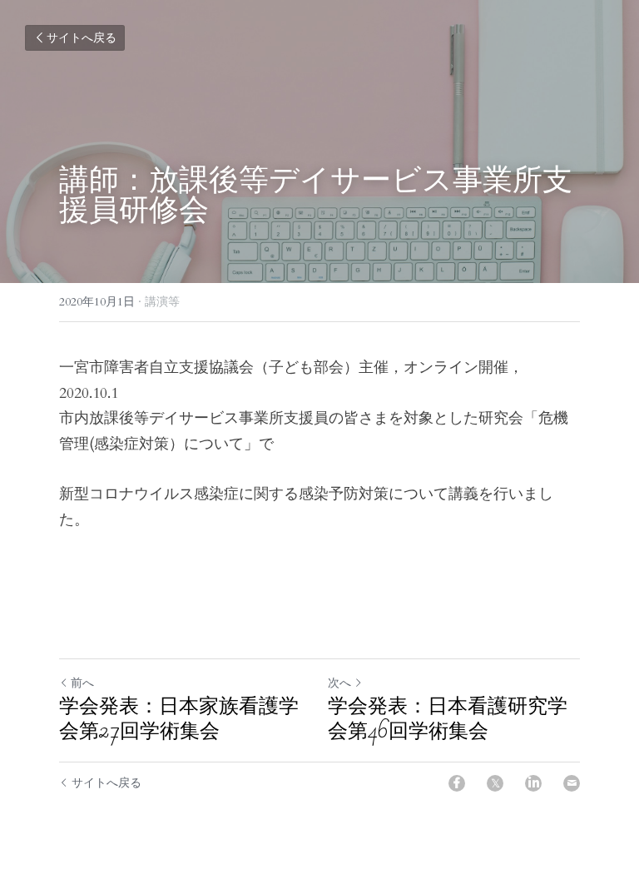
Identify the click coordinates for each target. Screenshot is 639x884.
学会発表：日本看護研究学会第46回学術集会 (447, 718)
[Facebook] (456, 783)
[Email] (571, 783)
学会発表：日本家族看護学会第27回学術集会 (179, 718)
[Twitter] (495, 783)
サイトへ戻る (81, 38)
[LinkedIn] (533, 783)
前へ (82, 683)
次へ (339, 683)
